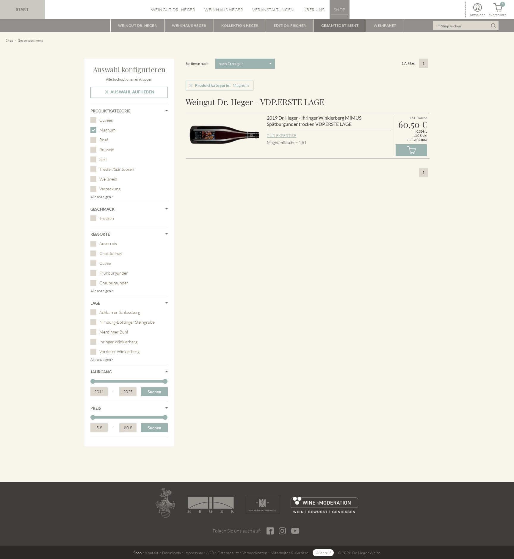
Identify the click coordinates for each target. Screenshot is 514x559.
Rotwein (106, 149)
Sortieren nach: (197, 63)
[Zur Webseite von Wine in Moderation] (324, 505)
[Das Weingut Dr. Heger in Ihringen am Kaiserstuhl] (165, 503)
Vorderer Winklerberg (119, 351)
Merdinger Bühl (113, 331)
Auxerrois (108, 243)
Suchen (154, 391)
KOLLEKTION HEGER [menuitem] (239, 25)
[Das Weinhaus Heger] (210, 505)
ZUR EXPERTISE (281, 135)
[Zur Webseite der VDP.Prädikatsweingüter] (262, 505)
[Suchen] (493, 25)
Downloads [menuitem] (171, 552)
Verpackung (109, 188)
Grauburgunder (113, 282)
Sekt (103, 159)
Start (22, 9)
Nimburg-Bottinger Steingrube (127, 322)
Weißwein (108, 178)
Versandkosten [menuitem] (254, 552)
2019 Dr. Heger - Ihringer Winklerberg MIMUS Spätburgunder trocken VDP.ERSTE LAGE (314, 121)
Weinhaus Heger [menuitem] (223, 9)
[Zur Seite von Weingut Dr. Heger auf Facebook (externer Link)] (270, 531)
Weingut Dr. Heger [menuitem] (173, 9)
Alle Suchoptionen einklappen (129, 79)
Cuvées (106, 120)
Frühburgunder (113, 272)
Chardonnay (110, 253)
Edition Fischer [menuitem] (290, 25)
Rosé (103, 139)
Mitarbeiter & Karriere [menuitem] (289, 552)
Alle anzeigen (101, 197)
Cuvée (105, 263)
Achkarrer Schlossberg (119, 312)
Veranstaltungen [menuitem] (273, 9)
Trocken (106, 218)
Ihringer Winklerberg (118, 341)
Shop (9, 40)
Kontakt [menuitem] (152, 552)
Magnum (107, 129)
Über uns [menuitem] (314, 9)
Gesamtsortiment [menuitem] (340, 25)
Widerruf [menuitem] (323, 552)
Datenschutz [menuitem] (228, 552)
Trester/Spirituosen (116, 169)
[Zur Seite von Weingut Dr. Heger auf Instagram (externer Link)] (282, 531)
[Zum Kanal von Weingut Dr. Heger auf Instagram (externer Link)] (295, 531)
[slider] (92, 381)
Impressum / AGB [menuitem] (199, 552)
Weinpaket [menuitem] (385, 25)
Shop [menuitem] (339, 9)
